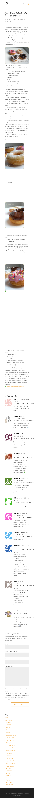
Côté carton (8, 778)
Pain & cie (9, 753)
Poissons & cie (10, 740)
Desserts (8, 756)
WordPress (17, 795)
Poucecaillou (18, 417)
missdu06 (17, 479)
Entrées (8, 730)
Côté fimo (7, 773)
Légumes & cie (10, 745)
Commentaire (9, 666)
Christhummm (19, 611)
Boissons (8, 725)
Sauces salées (10, 748)
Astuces (8, 722)
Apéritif (8, 727)
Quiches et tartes (11, 735)
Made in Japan (10, 766)
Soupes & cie (10, 732)
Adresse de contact (11, 651)
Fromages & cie (10, 750)
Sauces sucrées (10, 763)
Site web (7, 659)
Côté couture (8, 782)
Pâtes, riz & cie (10, 743)
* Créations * (10, 780)
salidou (16, 453)
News (6, 717)
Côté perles (8, 768)
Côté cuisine (8, 720)
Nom (7, 644)
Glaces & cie (9, 758)
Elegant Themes (17, 793)
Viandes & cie (10, 737)
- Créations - (9, 771)
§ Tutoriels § (9, 784)
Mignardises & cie (18, 19)
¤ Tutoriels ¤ (9, 775)
